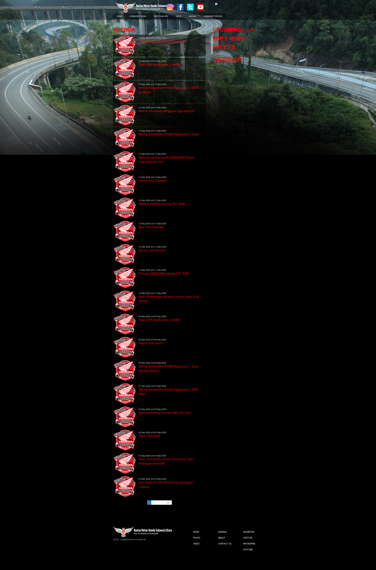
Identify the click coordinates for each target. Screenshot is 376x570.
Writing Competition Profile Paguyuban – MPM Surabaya (169, 90)
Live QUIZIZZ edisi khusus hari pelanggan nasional (166, 484)
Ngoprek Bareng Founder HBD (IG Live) (165, 412)
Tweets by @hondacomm (225, 53)
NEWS (196, 531)
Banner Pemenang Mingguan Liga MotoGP (166, 111)
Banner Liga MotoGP (152, 250)
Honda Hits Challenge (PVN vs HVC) (162, 41)
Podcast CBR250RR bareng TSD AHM (164, 273)
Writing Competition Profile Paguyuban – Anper (169, 134)
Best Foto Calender (151, 227)
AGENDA (192, 16)
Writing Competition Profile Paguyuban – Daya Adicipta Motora (169, 368)
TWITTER (247, 537)
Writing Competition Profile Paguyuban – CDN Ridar (168, 391)
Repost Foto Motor (151, 343)
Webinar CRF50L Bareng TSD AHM (162, 204)
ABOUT (221, 537)
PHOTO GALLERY (161, 16)
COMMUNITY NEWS (138, 16)
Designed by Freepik (247, 553)
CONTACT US (224, 543)
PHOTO (196, 537)
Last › (168, 502)
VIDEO (178, 16)
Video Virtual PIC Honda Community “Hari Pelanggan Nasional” (166, 461)
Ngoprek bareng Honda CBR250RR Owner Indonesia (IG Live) (166, 159)
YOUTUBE (248, 549)
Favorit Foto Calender (153, 180)
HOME (119, 16)
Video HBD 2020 (149, 436)
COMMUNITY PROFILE (213, 16)
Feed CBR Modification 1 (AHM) (159, 320)
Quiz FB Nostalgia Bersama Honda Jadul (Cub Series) (169, 298)
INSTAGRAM (249, 543)
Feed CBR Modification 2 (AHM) (159, 64)
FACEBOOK (248, 531)
